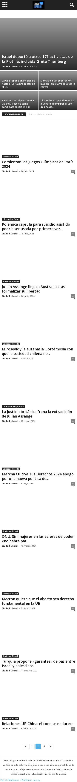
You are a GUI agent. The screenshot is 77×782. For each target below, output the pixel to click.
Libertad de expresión (17, 14)
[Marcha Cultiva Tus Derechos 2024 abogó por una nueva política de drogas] (38, 450)
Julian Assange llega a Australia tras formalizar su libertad (33, 289)
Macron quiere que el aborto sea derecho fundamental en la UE (38, 601)
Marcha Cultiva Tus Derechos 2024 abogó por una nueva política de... (38, 476)
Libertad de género (40, 14)
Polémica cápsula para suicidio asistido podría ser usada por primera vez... (36, 226)
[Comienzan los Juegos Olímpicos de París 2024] (38, 138)
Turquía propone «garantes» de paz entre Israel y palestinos (38, 663)
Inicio (31, 114)
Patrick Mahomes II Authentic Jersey (20, 780)
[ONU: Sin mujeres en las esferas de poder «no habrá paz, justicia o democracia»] (38, 513)
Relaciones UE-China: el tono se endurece (37, 723)
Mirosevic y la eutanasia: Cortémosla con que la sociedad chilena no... (37, 351)
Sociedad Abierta (11, 281)
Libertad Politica (60, 14)
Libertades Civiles (11, 219)
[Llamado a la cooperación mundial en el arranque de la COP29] (57, 85)
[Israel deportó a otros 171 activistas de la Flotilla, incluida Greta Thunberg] (38, 44)
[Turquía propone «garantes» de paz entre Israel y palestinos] (38, 638)
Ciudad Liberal (10, 66)
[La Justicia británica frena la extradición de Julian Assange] (38, 388)
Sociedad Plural (10, 156)
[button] (71, 5)
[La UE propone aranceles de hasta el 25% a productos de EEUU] (19, 85)
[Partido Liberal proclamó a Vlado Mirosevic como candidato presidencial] (19, 105)
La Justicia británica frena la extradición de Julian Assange (37, 414)
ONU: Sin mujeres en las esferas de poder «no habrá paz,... (38, 538)
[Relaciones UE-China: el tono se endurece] (38, 700)
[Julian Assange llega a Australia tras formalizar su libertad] (38, 263)
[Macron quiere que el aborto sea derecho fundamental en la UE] (38, 575)
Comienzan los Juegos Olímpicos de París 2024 (37, 164)
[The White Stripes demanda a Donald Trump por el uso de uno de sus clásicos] (57, 105)
